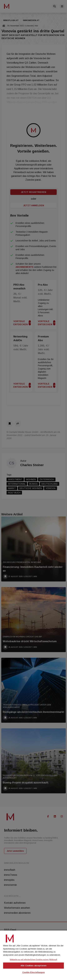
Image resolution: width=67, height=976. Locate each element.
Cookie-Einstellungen (33, 972)
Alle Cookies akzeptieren (33, 965)
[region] (33, 953)
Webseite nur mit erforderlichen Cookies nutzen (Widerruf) (33, 959)
